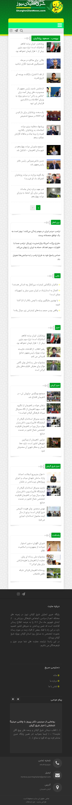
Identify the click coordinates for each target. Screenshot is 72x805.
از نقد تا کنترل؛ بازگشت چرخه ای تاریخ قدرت (30, 76)
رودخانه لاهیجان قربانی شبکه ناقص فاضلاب (32, 572)
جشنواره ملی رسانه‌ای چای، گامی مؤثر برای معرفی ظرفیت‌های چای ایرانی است (30, 366)
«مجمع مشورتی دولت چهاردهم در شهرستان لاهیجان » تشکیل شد (29, 148)
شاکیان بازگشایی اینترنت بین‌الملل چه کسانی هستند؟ (35, 285)
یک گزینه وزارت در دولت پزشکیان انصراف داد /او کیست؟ (29, 177)
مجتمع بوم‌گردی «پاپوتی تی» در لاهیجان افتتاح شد (31, 395)
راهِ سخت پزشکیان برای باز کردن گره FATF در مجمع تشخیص (30, 114)
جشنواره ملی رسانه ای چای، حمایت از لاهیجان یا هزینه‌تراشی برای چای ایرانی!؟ (31, 560)
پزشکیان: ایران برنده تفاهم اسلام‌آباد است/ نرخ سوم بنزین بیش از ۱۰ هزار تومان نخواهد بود (30, 47)
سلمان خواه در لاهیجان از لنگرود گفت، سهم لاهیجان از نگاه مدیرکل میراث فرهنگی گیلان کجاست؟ (30, 409)
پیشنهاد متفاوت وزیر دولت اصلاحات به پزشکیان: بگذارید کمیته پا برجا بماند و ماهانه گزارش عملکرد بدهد (29, 132)
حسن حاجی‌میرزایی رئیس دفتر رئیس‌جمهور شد (30, 163)
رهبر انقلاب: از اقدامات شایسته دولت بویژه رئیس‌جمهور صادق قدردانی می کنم (31, 353)
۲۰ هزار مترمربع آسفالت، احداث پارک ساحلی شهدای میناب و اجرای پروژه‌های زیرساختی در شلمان (30, 478)
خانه (55, 675)
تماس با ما (52, 687)
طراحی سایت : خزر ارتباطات (36, 802)
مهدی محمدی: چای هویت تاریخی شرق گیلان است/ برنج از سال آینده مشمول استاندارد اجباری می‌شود (30, 514)
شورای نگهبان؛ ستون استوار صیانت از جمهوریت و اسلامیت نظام (31, 547)
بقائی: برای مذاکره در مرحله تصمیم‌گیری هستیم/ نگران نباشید (29, 62)
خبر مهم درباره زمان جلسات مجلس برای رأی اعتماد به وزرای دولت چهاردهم (30, 193)
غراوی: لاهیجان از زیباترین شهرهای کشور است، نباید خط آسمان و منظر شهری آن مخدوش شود (31, 445)
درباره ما (53, 681)
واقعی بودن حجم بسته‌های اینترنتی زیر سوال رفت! (35, 310)
